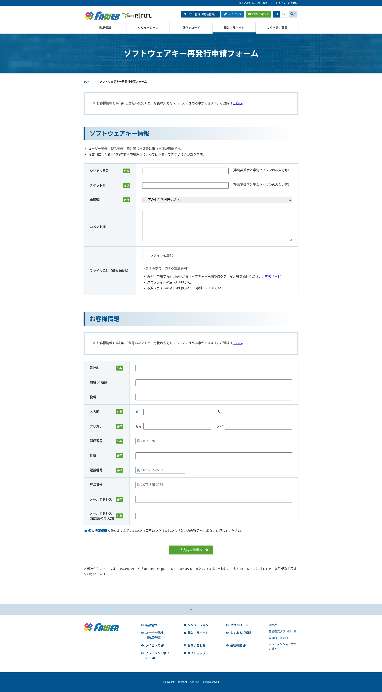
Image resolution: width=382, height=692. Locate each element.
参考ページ (273, 276)
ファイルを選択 (161, 255)
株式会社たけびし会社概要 (253, 3)
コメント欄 (98, 226)
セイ (138, 426)
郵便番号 (96, 441)
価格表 (273, 625)
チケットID (98, 185)
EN (283, 14)
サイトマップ (197, 653)
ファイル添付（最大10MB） (110, 270)
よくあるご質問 (277, 27)
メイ (220, 426)
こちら (237, 103)
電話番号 (96, 470)
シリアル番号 (99, 171)
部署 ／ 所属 (98, 382)
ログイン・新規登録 (286, 3)
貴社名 (94, 368)
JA (276, 14)
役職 (93, 397)
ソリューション (148, 27)
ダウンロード (191, 27)
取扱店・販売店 (278, 637)
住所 (93, 455)
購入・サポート (234, 27)
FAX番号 (96, 484)
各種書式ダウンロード (282, 631)
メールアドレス (101, 499)
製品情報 (105, 27)
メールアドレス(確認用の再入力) (102, 516)
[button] (293, 14)
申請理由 (96, 200)
